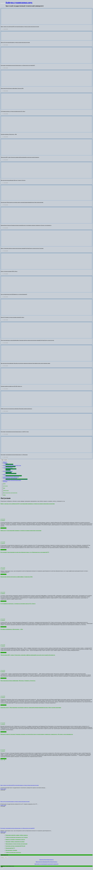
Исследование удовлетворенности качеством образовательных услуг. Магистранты (14, 454)
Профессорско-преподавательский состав (12, 465)
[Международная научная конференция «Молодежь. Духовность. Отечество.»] (13, 695)
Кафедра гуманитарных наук (19, 2)
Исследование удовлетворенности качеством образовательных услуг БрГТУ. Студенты (15, 431)
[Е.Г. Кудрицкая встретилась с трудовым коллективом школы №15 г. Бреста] (13, 617)
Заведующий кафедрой (10, 466)
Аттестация (8, 470)
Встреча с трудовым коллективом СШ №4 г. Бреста (9, 271)
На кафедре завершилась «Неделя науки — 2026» (9, 134)
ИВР (4, 488)
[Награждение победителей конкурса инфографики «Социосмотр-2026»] (13, 591)
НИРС (4, 474)
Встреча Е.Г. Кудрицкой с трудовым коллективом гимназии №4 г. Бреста (12, 317)
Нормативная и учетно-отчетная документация (16, 843)
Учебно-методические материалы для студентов (17, 837)
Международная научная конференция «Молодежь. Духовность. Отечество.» (13, 180)
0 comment (3, 520)
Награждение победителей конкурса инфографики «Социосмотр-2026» (12, 88)
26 (4, 759)
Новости (5, 462)
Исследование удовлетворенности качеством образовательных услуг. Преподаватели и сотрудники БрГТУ (18, 65)
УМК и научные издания (11, 473)
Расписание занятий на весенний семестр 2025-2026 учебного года (11, 386)
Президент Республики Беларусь (46, 859)
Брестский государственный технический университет (46, 863)
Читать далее (3, 788)
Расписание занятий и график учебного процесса (17, 835)
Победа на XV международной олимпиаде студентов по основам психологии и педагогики (15, 42)
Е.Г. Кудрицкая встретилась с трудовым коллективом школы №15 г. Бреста (13, 111)
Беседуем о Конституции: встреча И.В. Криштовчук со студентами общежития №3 (14, 294)
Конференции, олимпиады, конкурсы (14, 475)
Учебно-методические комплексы (13, 852)
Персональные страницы (11, 850)
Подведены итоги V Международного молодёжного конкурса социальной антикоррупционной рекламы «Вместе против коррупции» (22, 202)
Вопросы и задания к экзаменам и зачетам (15, 839)
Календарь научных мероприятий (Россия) (15, 846)
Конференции (9, 472)
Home (4, 483)
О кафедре (5, 463)
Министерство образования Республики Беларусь (46, 861)
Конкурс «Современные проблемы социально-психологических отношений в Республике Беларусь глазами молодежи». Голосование (22, 248)
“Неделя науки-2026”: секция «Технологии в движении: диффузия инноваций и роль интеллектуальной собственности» (20, 157)
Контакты (5, 481)
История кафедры (9, 464)
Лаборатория (6, 490)
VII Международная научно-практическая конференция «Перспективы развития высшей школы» (16, 408)
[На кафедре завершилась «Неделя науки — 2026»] (13, 643)
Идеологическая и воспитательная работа (12, 480)
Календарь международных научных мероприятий (16, 479)
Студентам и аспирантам (11, 468)
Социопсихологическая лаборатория (11, 476)
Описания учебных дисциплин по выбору (15, 841)
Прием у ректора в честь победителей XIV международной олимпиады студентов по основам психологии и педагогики (20, 26)
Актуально (5, 485)
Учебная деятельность (8, 467)
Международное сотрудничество (10, 478)
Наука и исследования (8, 471)
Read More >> (3, 528)
